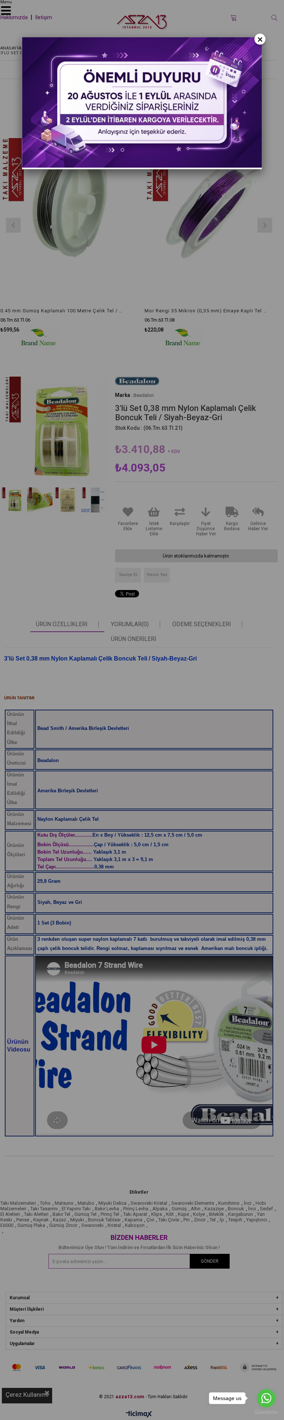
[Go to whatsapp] (266, 1398)
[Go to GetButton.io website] (266, 1412)
